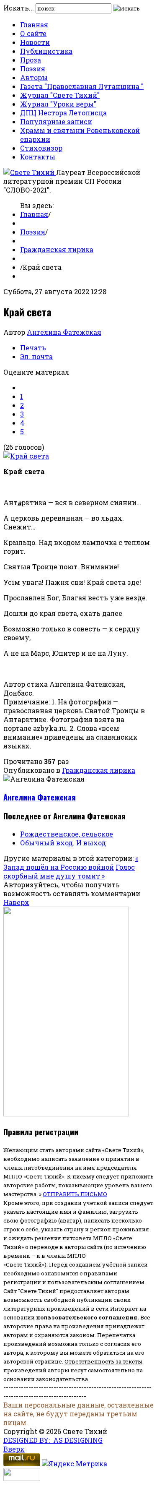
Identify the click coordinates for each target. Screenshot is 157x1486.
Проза (30, 59)
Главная (34, 24)
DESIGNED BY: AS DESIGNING (53, 1440)
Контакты (37, 156)
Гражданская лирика (56, 249)
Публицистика (46, 51)
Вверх (14, 1448)
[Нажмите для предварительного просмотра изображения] (26, 455)
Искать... (18, 7)
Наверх (16, 902)
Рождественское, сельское (66, 833)
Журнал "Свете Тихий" (60, 95)
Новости (35, 42)
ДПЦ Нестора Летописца (63, 112)
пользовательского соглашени (85, 1317)
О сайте (33, 33)
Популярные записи (56, 121)
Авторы (34, 77)
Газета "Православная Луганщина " (82, 86)
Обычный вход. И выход (63, 842)
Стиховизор (41, 147)
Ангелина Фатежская (64, 332)
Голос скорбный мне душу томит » (69, 871)
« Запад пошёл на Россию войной (70, 862)
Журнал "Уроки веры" (58, 103)
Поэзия (32, 68)
